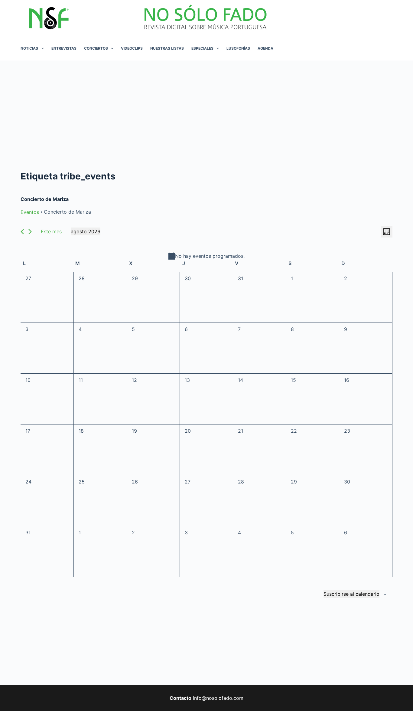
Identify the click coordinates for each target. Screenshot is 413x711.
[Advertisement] (206, 106)
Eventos (30, 212)
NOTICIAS (29, 48)
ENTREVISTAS (63, 48)
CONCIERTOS (96, 48)
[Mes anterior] (22, 231)
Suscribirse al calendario (351, 594)
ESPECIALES (202, 48)
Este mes (51, 231)
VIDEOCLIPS (132, 48)
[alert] (206, 256)
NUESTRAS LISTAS (167, 48)
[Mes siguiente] (30, 231)
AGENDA (265, 48)
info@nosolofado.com (218, 698)
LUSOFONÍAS (238, 48)
